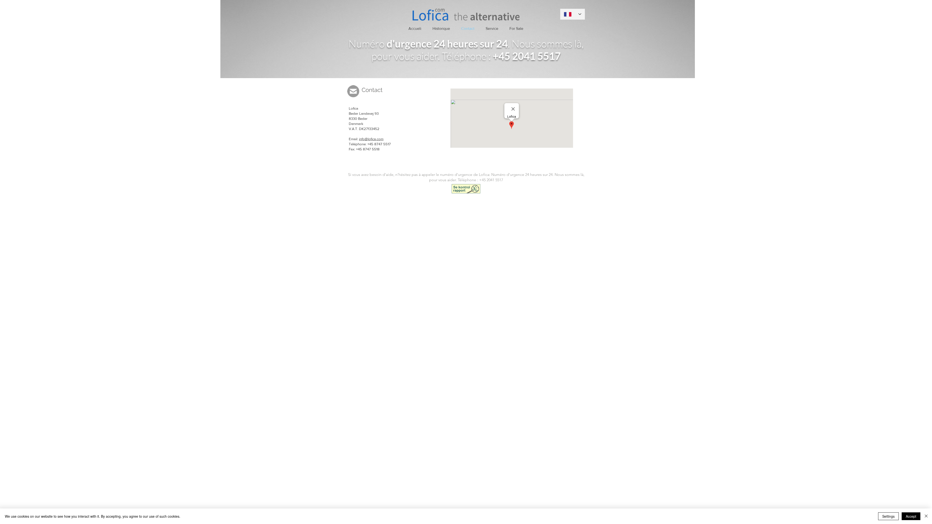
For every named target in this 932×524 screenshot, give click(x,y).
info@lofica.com (371, 139)
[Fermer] (926, 516)
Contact (372, 89)
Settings (888, 516)
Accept (911, 516)
